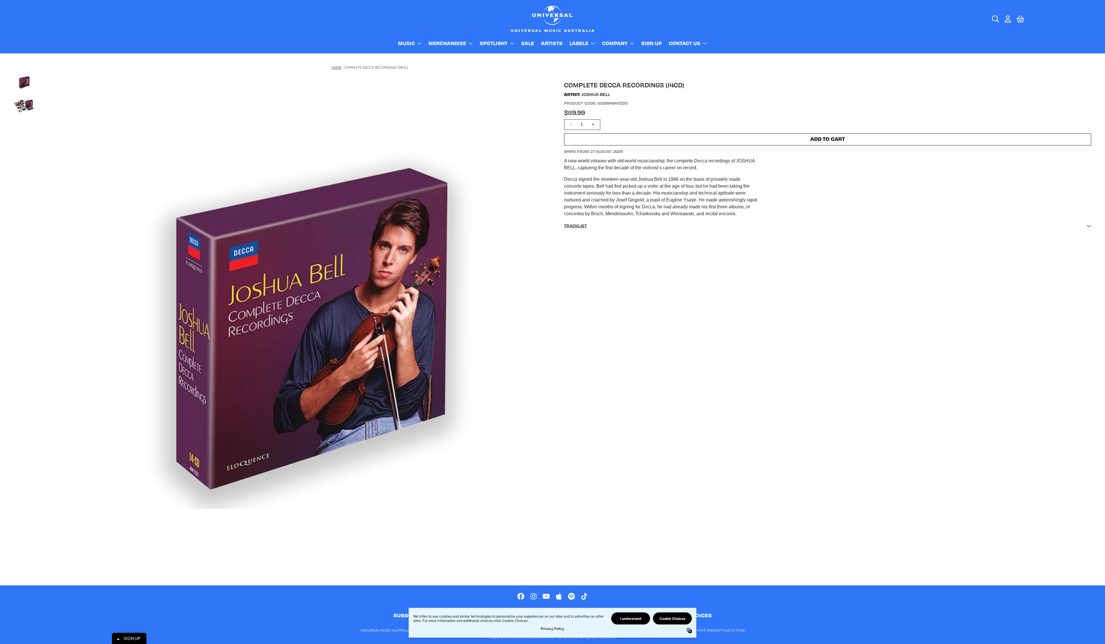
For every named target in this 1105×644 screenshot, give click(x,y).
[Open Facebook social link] (521, 596)
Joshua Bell (595, 94)
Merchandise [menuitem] (447, 43)
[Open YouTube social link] (546, 596)
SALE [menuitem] (527, 43)
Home (337, 67)
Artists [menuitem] (552, 43)
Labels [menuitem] (578, 43)
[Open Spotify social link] (571, 596)
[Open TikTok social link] (584, 596)
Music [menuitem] (406, 43)
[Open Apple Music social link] (558, 596)
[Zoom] (295, 328)
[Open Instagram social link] (533, 596)
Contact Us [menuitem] (684, 43)
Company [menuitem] (615, 43)
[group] (24, 82)
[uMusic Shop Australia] (552, 19)
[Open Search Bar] (995, 19)
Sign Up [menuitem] (651, 43)
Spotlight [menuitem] (494, 43)
